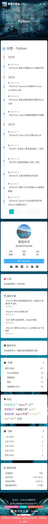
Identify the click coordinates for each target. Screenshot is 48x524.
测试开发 (9, 413)
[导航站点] (22, 266)
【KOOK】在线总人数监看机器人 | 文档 (25, 149)
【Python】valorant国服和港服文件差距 (26, 115)
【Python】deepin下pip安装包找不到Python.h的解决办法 (25, 203)
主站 (28, 518)
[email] (16, 266)
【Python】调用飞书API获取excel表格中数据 (26, 189)
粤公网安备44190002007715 (25, 503)
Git (13, 418)
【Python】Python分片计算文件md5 (24, 135)
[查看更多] (43, 363)
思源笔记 (9, 409)
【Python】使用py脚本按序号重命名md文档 (26, 102)
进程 (20, 418)
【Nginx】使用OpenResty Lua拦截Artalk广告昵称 (24, 329)
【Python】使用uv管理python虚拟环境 (25, 68)
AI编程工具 (21, 409)
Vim (6, 418)
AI (30, 404)
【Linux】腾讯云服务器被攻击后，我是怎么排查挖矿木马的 (24, 302)
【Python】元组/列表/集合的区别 (23, 176)
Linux (35, 414)
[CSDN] (32, 266)
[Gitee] (27, 266)
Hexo (23, 404)
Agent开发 (22, 413)
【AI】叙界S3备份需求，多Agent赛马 (21, 320)
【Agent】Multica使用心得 (16, 311)
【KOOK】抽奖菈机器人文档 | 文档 (23, 162)
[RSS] (37, 266)
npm (32, 409)
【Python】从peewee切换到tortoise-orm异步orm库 (25, 88)
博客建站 (11, 404)
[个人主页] (11, 266)
